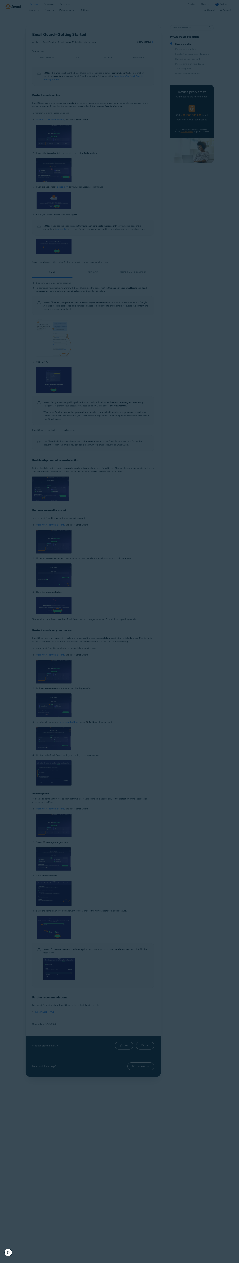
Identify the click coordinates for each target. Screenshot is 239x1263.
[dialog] (119, 631)
